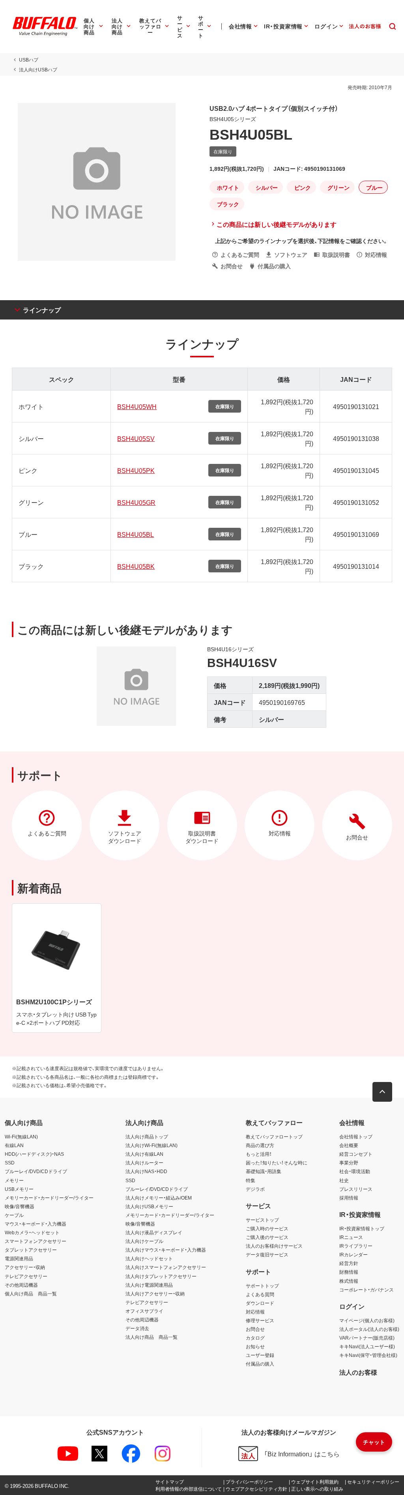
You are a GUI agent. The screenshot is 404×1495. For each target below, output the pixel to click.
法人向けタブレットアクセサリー (160, 1276)
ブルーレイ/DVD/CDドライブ (36, 1171)
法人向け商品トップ (146, 1136)
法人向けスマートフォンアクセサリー (165, 1267)
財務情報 (348, 1271)
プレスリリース (355, 1188)
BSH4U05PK (136, 470)
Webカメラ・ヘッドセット (32, 1232)
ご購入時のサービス (267, 1228)
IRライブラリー (355, 1245)
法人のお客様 (358, 1372)
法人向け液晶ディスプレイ (153, 1232)
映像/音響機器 (19, 1206)
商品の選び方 (260, 1145)
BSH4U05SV (136, 438)
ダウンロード (260, 1302)
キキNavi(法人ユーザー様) (367, 1346)
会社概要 (348, 1145)
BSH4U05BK (136, 566)
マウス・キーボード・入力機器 (35, 1223)
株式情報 (348, 1280)
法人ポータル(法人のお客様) (369, 1328)
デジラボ (255, 1188)
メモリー (14, 1180)
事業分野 (348, 1162)
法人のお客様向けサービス (274, 1245)
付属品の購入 (260, 1363)
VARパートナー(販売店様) (367, 1337)
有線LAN (14, 1145)
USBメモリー (19, 1188)
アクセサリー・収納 (25, 1267)
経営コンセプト (355, 1153)
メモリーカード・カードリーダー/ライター (49, 1197)
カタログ (255, 1337)
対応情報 (255, 1311)
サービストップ (262, 1219)
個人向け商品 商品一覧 (31, 1293)
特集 (250, 1180)
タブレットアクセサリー (31, 1249)
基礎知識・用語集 (263, 1171)
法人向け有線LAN (144, 1153)
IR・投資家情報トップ (361, 1228)
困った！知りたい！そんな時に (276, 1162)
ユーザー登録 (260, 1355)
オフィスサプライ (144, 1310)
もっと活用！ (259, 1153)
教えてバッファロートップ (274, 1136)
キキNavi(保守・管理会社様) (368, 1355)
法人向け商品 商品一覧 (151, 1336)
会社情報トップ (355, 1136)
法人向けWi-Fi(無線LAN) (151, 1145)
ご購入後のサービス (267, 1237)
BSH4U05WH (137, 406)
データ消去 (137, 1328)
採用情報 (348, 1197)
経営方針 (348, 1263)
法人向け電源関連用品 (149, 1284)
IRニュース (351, 1237)
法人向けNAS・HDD (146, 1171)
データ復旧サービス (267, 1254)
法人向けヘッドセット (149, 1258)
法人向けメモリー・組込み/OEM (158, 1197)
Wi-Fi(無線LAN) (21, 1136)
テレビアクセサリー (26, 1276)
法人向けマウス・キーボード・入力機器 (165, 1249)
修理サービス (260, 1320)
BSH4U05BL (135, 534)
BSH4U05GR (136, 502)
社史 (344, 1180)
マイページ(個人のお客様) (367, 1320)
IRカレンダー (353, 1254)
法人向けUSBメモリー (149, 1206)
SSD (10, 1162)
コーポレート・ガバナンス (366, 1289)
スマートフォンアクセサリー (35, 1241)
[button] (382, 1092)
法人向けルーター (144, 1162)
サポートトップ (262, 1285)
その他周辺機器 (21, 1284)
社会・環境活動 (354, 1171)
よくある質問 (260, 1294)
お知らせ (255, 1346)
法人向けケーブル (144, 1241)
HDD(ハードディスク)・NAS (34, 1153)
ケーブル (14, 1214)
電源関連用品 (19, 1258)
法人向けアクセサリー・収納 (155, 1293)
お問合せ (255, 1328)
